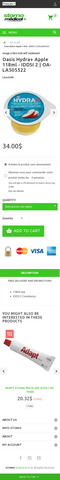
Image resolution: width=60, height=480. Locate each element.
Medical (15, 467)
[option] (30, 112)
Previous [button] (6, 112)
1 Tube (29, 406)
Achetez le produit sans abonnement (29, 164)
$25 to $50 (15, 42)
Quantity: (9, 200)
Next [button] (54, 112)
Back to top (28, 476)
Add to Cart (26, 231)
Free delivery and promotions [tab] (30, 280)
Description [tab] (29, 272)
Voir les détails (16, 191)
